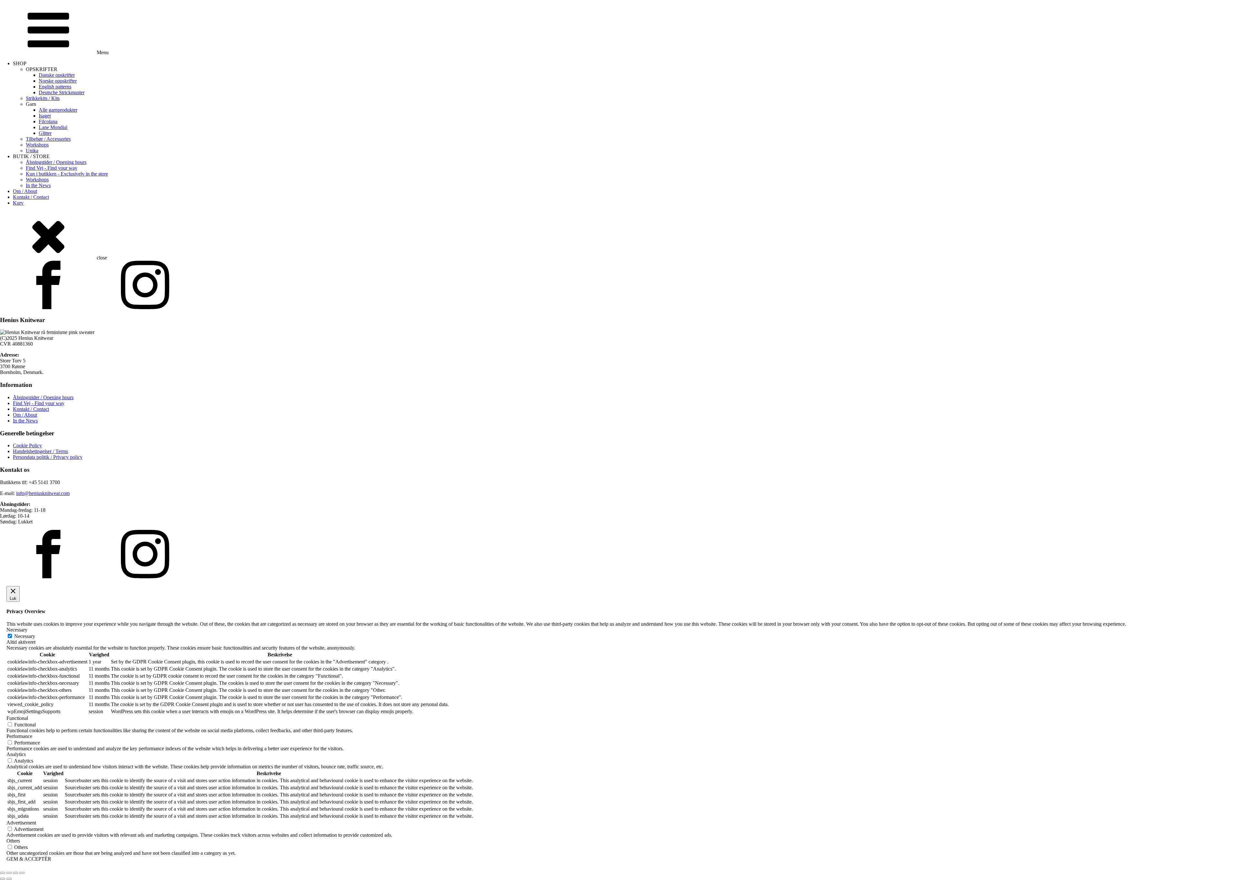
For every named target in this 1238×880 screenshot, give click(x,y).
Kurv (18, 203)
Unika (32, 150)
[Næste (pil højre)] (9, 879)
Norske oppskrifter (58, 81)
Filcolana (48, 121)
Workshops (37, 144)
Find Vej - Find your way (51, 168)
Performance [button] (19, 736)
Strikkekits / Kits (43, 98)
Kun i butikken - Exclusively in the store (67, 174)
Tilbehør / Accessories (48, 139)
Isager (45, 115)
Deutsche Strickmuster (61, 92)
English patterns (55, 86)
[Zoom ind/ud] (2, 873)
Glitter (45, 133)
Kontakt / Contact (31, 197)
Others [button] (13, 841)
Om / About (25, 191)
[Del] (15, 873)
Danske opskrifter (57, 75)
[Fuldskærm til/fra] (9, 873)
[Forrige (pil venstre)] (2, 879)
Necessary (24, 636)
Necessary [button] (16, 629)
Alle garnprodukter (58, 110)
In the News (38, 185)
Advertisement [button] (21, 822)
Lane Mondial (53, 127)
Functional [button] (17, 718)
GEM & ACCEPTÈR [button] (28, 859)
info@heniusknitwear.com (43, 493)
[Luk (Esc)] (22, 873)
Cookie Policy (27, 445)
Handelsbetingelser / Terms (40, 451)
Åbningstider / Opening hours (56, 162)
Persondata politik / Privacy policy (48, 457)
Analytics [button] (16, 754)
